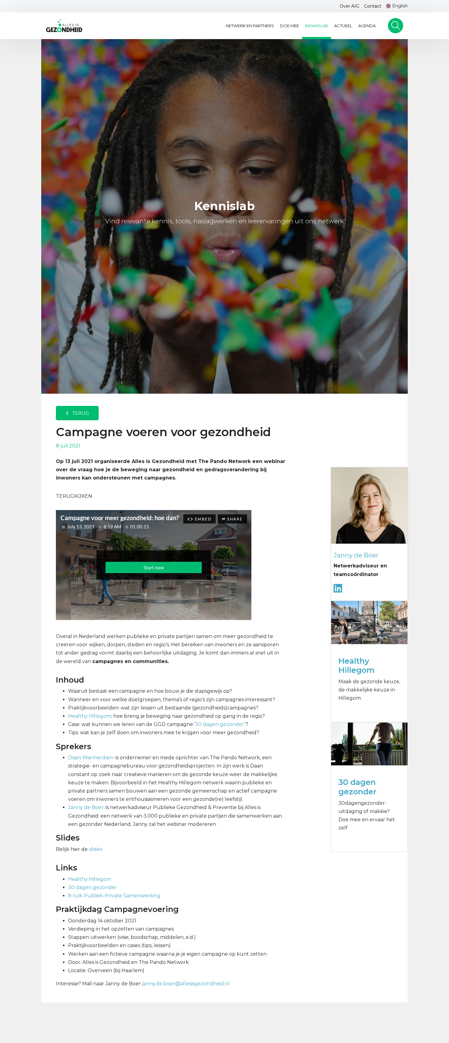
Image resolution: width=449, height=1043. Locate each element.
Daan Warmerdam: (91, 757)
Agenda (367, 25)
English (400, 6)
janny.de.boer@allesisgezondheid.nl (186, 983)
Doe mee (289, 25)
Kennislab (316, 25)
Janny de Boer (86, 807)
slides (95, 849)
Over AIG (349, 6)
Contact (372, 6)
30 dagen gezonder (219, 724)
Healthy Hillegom (89, 716)
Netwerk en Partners (250, 25)
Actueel (343, 25)
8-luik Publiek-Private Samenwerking (114, 896)
